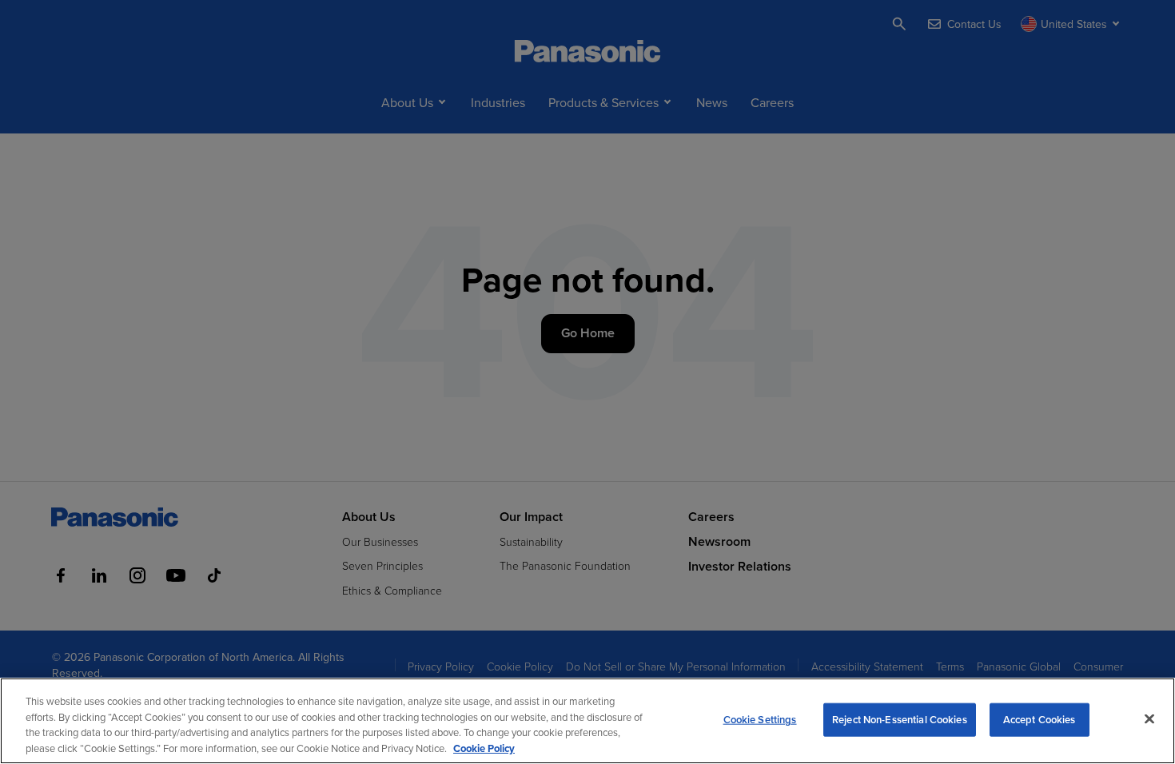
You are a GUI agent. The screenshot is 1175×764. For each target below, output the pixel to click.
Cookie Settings (760, 719)
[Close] (1149, 718)
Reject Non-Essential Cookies (899, 719)
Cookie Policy (484, 747)
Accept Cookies (1039, 719)
